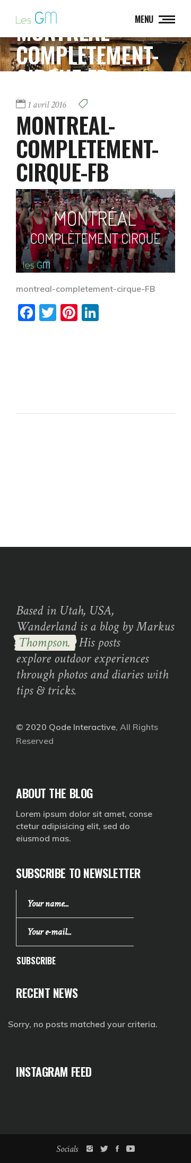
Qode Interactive (82, 727)
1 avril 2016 (47, 105)
